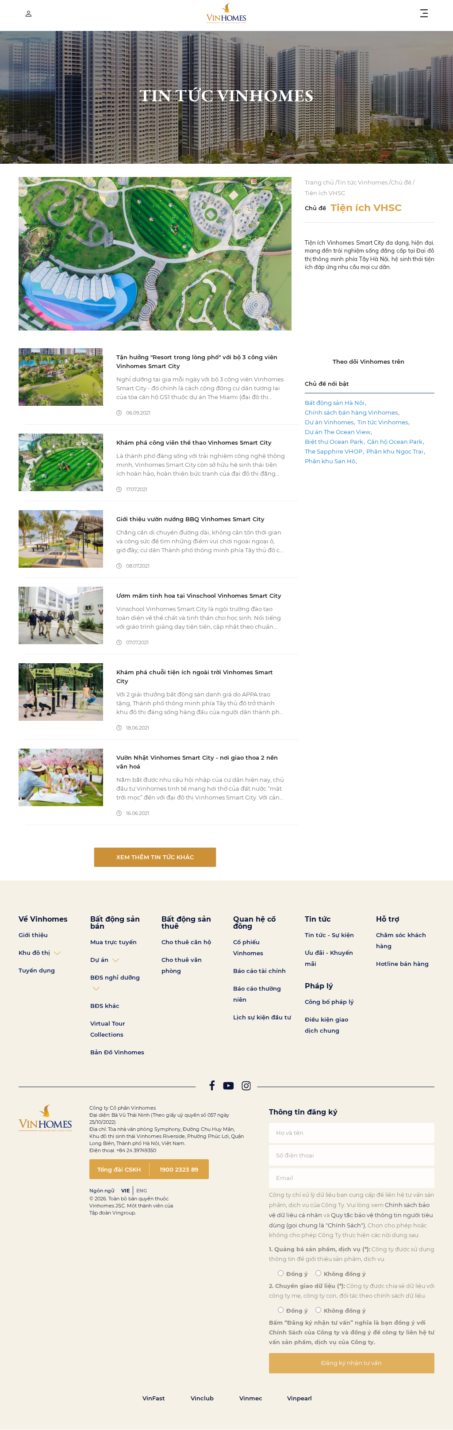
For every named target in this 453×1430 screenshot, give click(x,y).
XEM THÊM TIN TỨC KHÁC (155, 857)
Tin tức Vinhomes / (364, 182)
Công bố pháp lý (329, 1001)
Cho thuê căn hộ (186, 942)
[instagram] (246, 1087)
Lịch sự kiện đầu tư (262, 1017)
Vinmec (250, 1398)
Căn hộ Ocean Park (394, 441)
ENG (141, 1191)
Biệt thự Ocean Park (334, 441)
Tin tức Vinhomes (382, 422)
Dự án (99, 959)
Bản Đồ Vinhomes (117, 1052)
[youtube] (228, 1087)
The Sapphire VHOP (333, 451)
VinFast (153, 1398)
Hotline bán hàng (402, 963)
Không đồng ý (344, 1274)
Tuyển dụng (37, 970)
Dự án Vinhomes (329, 422)
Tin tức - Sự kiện (329, 934)
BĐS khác (104, 1005)
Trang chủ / (321, 182)
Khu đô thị (34, 952)
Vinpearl (299, 1398)
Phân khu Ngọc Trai (394, 451)
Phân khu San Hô (330, 461)
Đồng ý (296, 1274)
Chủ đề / (403, 182)
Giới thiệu (33, 934)
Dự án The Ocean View (337, 431)
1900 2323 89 (179, 1169)
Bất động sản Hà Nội (335, 402)
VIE (125, 1191)
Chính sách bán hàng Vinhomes (351, 412)
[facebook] (212, 1087)
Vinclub (202, 1398)
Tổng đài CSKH (119, 1169)
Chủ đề (315, 207)
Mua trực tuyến (113, 942)
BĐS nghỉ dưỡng (115, 977)
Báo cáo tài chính (259, 970)
